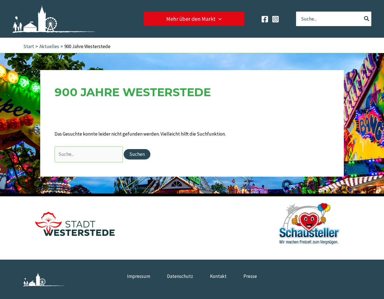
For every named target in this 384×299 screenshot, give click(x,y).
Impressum (138, 276)
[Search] (367, 19)
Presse (250, 276)
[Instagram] (275, 19)
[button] (219, 19)
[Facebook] (264, 19)
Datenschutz (180, 276)
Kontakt (218, 276)
